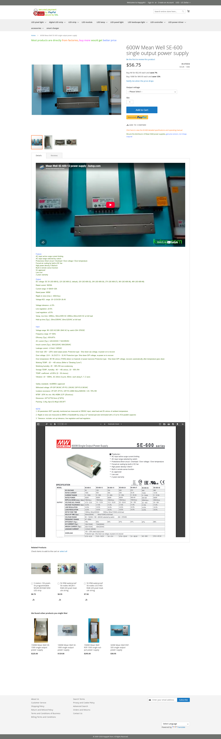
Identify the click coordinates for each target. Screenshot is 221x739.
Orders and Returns (81, 710)
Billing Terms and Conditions (43, 717)
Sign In (151, 2)
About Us (35, 699)
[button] (183, 2)
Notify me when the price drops (140, 81)
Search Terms (79, 699)
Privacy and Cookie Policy (84, 702)
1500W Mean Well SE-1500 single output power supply (40, 647)
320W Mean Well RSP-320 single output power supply (119, 647)
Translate (181, 727)
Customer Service (38, 702)
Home (33, 35)
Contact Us (77, 713)
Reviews (54, 155)
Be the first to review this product (140, 59)
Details (39, 155)
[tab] (38, 155)
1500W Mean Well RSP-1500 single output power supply (93, 647)
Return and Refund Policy (42, 710)
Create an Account (166, 2)
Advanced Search (80, 706)
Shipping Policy (37, 706)
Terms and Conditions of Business (45, 713)
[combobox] (169, 11)
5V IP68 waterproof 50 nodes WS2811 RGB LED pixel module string (68, 587)
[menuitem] (38, 22)
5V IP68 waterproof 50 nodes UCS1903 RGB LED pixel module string (95, 587)
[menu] (110, 25)
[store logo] (45, 12)
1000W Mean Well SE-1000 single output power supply (67, 647)
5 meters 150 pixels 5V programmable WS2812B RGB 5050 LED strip (42, 587)
